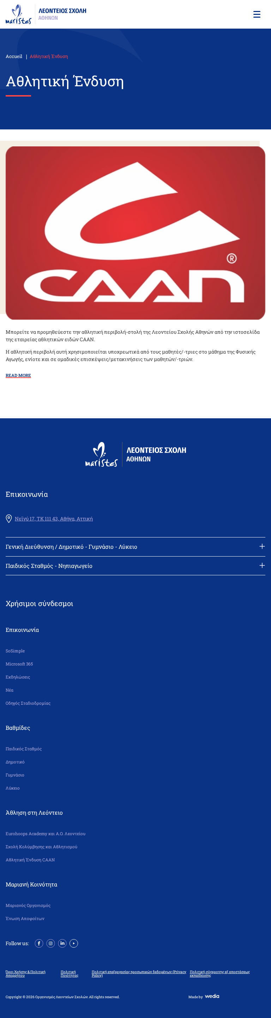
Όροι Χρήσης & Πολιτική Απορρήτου (26, 973)
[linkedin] (62, 942)
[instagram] (50, 942)
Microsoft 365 (19, 664)
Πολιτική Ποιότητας (69, 973)
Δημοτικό (15, 761)
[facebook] (39, 942)
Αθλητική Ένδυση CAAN (30, 859)
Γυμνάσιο (15, 775)
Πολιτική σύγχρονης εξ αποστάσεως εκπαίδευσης (220, 973)
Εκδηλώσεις (18, 677)
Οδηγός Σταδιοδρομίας (28, 703)
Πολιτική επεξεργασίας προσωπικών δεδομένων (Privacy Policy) (139, 973)
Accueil (14, 56)
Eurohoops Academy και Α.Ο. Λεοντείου (45, 833)
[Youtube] (74, 942)
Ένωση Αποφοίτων (25, 918)
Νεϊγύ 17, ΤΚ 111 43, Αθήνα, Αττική (54, 518)
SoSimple (15, 650)
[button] (256, 14)
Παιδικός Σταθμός (24, 748)
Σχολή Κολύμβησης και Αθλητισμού (41, 846)
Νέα (9, 690)
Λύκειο (13, 788)
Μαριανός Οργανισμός (28, 905)
